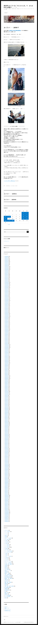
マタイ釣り (15, 185)
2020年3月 (6, 356)
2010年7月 (6, 501)
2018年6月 (6, 383)
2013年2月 (6, 461)
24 (5, 220)
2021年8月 (6, 334)
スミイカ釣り (7, 545)
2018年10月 (7, 378)
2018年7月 (6, 382)
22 (23, 218)
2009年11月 (7, 512)
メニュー (6, 12)
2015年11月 (6, 423)
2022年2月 (6, 326)
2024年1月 (6, 296)
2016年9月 (6, 410)
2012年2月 (6, 477)
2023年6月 (6, 305)
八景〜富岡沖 (7, 569)
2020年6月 (6, 352)
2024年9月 (6, 286)
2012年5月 (6, 473)
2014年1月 (6, 447)
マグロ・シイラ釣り (8, 556)
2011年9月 (6, 483)
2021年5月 (6, 338)
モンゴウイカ (7, 560)
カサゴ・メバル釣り (8, 538)
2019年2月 (6, 373)
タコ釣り (6, 548)
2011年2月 (6, 492)
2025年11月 (6, 268)
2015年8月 (6, 427)
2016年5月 (6, 416)
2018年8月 (6, 381)
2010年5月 (6, 504)
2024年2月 (6, 295)
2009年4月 (7, 521)
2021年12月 (7, 329)
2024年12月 (7, 282)
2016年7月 (6, 413)
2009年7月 (6, 517)
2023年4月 (6, 308)
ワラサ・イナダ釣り (8, 562)
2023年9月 (6, 301)
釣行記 (6, 597)
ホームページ (7, 241)
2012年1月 (6, 478)
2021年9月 (6, 333)
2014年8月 (6, 439)
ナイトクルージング (8, 552)
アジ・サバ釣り (7, 531)
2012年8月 (6, 469)
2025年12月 (7, 266)
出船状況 (6, 571)
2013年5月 (6, 457)
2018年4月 (6, 386)
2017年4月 (6, 401)
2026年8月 (6, 256)
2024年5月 (6, 291)
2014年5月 (6, 442)
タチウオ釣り (7, 549)
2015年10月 (7, 425)
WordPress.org (7, 610)
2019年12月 (7, 360)
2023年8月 (6, 303)
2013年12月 (7, 448)
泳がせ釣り (6, 580)
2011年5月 (6, 488)
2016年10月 (7, 409)
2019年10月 (7, 362)
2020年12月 (7, 344)
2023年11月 (6, 299)
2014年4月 (6, 443)
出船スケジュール (8, 570)
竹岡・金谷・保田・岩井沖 (9, 586)
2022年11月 (7, 314)
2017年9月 (6, 395)
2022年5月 (6, 322)
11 (9, 216)
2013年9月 (6, 452)
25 (9, 220)
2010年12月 (7, 495)
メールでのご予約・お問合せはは (9, 180)
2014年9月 (6, 438)
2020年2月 (6, 357)
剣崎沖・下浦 (7, 573)
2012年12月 (7, 464)
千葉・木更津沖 (7, 574)
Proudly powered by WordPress (29, 622)
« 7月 (9, 224)
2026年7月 (6, 257)
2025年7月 (6, 273)
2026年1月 (6, 265)
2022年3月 (6, 325)
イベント (6, 532)
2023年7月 (6, 304)
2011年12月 (6, 479)
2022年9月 (6, 317)
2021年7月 (6, 335)
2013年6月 (6, 456)
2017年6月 (6, 399)
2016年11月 (6, 408)
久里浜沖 (6, 565)
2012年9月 (6, 468)
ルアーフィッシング (8, 561)
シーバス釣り (7, 544)
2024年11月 (7, 283)
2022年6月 (6, 321)
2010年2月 (6, 508)
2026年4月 (6, 261)
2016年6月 (6, 414)
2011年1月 (6, 494)
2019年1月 (6, 374)
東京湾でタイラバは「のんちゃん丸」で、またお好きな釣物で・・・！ (13, 622)
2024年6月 (6, 290)
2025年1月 (6, 281)
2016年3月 (6, 418)
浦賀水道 (6, 583)
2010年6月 (6, 503)
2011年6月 (6, 487)
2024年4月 (6, 292)
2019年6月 (6, 368)
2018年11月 (6, 377)
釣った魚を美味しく (8, 596)
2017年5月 (6, 400)
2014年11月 (6, 435)
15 (23, 216)
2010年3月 (6, 507)
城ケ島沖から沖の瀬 (8, 575)
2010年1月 (6, 509)
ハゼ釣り (6, 553)
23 (26, 218)
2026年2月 (6, 264)
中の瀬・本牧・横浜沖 (8, 564)
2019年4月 (6, 370)
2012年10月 (7, 466)
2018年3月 (6, 387)
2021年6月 (6, 336)
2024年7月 (6, 288)
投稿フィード (7, 608)
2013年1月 (6, 462)
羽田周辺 (6, 588)
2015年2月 (6, 431)
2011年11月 (6, 481)
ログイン (6, 606)
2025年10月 (7, 269)
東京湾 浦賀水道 (7, 577)
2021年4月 (6, 339)
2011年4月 (6, 490)
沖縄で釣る (6, 579)
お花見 (6, 536)
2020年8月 (6, 349)
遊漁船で (6, 593)
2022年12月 (7, 313)
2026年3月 (6, 262)
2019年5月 (6, 369)
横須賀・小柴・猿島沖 (8, 578)
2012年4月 (6, 474)
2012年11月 (6, 465)
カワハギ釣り (7, 539)
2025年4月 (6, 277)
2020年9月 (6, 348)
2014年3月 (6, 444)
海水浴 (6, 584)
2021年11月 (6, 330)
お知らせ (6, 535)
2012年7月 (6, 470)
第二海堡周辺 (7, 587)
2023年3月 (6, 309)
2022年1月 (6, 327)
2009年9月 (7, 514)
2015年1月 (6, 433)
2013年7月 (6, 455)
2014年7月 (6, 440)
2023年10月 (7, 300)
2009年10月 (7, 513)
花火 (5, 591)
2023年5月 (6, 307)
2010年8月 (6, 500)
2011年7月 (6, 486)
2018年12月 (7, 375)
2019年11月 (6, 361)
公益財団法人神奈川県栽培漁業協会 (15, 30)
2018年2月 (6, 388)
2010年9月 (6, 499)
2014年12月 (7, 434)
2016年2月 (6, 420)
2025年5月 (6, 275)
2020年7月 (6, 351)
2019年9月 (6, 364)
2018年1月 (6, 390)
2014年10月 (7, 436)
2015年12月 (6, 422)
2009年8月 (7, 516)
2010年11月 (6, 496)
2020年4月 (6, 355)
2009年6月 (7, 518)
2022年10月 (7, 316)
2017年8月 (6, 396)
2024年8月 (6, 287)
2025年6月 (6, 274)
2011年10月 (6, 482)
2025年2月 (6, 279)
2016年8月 (6, 412)
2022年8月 (6, 318)
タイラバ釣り (12, 185)
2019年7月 (6, 366)
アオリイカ (6, 530)
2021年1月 (6, 343)
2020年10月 (7, 347)
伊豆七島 (6, 567)
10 (5, 216)
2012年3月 (6, 475)
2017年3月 (6, 403)
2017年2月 (6, 404)
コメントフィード (8, 609)
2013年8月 (6, 453)
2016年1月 (6, 421)
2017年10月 (7, 394)
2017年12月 (6, 391)
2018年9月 (6, 379)
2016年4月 (6, 417)
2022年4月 (6, 323)
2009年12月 (7, 510)
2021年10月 (7, 331)
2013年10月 (7, 451)
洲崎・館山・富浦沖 (8, 582)
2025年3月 (6, 278)
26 (12, 220)
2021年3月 (6, 340)
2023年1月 (6, 312)
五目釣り (6, 566)
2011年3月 (6, 491)
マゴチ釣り (6, 557)
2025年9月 (6, 270)
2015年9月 (6, 426)
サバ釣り (6, 543)
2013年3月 (6, 460)
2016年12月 (7, 407)
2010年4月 (6, 505)
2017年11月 (6, 392)
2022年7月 (6, 320)
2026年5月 (6, 260)
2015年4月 (6, 430)
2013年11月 (6, 449)
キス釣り (6, 540)
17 (5, 218)
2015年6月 (6, 429)
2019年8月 (6, 365)
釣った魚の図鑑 (7, 595)
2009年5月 (6, 520)
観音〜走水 (6, 592)
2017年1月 (6, 405)
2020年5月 (6, 353)
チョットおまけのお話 (8, 551)
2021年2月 (6, 342)
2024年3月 (6, 294)
